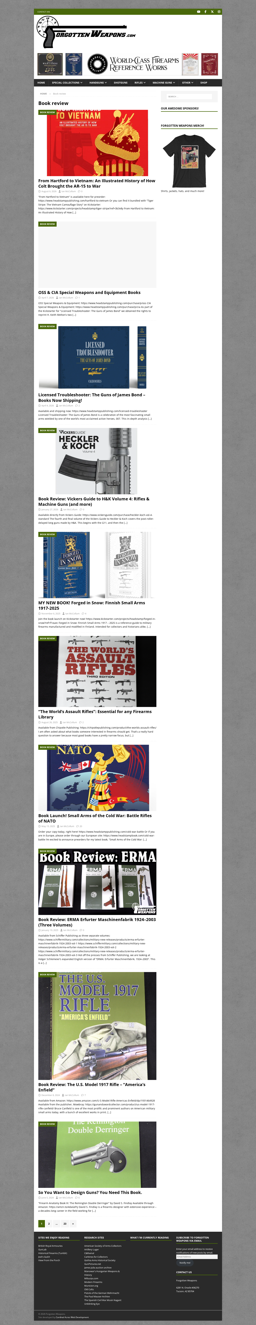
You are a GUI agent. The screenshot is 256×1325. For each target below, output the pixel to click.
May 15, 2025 (48, 826)
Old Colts (89, 1289)
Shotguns (120, 82)
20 (81, 826)
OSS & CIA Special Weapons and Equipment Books (89, 292)
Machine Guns (162, 82)
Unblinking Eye (92, 1303)
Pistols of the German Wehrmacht (101, 1293)
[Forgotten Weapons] (86, 47)
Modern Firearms (93, 1282)
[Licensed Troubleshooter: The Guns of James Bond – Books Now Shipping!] (97, 357)
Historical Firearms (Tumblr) (52, 1253)
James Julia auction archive (97, 1267)
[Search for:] (189, 97)
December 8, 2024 (50, 1095)
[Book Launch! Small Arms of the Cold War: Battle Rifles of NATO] (97, 778)
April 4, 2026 (47, 405)
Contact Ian (43, 11)
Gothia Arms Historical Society (99, 1260)
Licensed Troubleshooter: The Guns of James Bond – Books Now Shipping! (91, 397)
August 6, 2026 (48, 191)
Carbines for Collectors (96, 1256)
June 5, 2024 (47, 1197)
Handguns (97, 82)
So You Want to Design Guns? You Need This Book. (90, 1192)
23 (65, 1223)
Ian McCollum (68, 191)
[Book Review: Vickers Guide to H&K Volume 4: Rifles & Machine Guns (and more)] (97, 461)
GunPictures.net (92, 1263)
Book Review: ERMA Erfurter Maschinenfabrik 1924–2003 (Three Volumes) (97, 922)
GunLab (42, 1249)
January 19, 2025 (49, 930)
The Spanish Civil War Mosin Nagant (102, 1300)
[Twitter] (212, 12)
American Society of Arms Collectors (102, 1245)
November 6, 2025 (50, 613)
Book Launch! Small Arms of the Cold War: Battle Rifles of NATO (95, 818)
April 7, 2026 (47, 297)
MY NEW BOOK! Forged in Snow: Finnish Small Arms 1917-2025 (91, 605)
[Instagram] (219, 12)
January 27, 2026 (49, 509)
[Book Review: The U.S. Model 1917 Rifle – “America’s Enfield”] (97, 1026)
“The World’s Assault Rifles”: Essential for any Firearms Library (95, 714)
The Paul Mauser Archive (97, 1296)
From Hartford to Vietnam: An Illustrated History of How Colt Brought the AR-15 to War (96, 183)
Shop (203, 82)
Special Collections (65, 82)
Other (186, 82)
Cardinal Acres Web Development (72, 1317)
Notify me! (185, 1262)
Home (41, 82)
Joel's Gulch (44, 1256)
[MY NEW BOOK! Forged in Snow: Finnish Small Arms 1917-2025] (97, 565)
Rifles (139, 82)
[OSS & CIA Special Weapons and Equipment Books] (97, 255)
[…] (74, 212)
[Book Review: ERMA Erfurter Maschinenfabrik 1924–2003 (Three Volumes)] (97, 882)
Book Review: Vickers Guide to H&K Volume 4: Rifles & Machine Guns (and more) (93, 501)
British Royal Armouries (50, 1245)
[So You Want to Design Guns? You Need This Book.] (97, 1155)
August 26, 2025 (49, 722)
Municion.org (91, 1285)
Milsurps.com (91, 1278)
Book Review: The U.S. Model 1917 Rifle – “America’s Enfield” (91, 1087)
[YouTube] (199, 12)
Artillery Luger (91, 1249)
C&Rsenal (89, 1253)
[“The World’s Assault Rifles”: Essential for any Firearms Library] (97, 671)
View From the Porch (49, 1260)
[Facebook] (205, 12)
